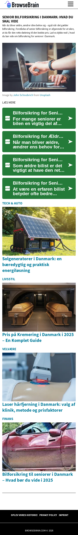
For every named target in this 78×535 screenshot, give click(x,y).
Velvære (9, 349)
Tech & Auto (12, 203)
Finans (7, 419)
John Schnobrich (23, 95)
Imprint (63, 515)
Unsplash (45, 95)
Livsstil (8, 279)
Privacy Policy (48, 515)
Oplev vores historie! (24, 515)
